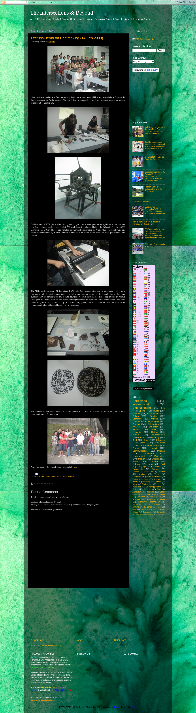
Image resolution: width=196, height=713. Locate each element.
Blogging (150, 492)
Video (156, 474)
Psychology (159, 456)
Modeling (146, 482)
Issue (159, 484)
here (75, 467)
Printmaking (62, 476)
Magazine (136, 504)
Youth (163, 464)
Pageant (161, 451)
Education (137, 432)
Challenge (150, 499)
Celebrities (160, 442)
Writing (154, 418)
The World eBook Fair (141, 202)
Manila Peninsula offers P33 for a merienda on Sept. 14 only (146, 223)
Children (155, 459)
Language (142, 467)
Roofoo (117, 707)
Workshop (72, 476)
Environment (138, 456)
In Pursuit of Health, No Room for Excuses (154, 158)
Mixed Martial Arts (153, 477)
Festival (153, 416)
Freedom (161, 472)
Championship (142, 494)
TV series (148, 507)
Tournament (147, 512)
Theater (136, 421)
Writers (135, 434)
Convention (161, 512)
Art (38, 476)
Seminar (141, 474)
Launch (150, 464)
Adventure (148, 472)
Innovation (139, 514)
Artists (42, 476)
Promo (135, 448)
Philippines (51, 476)
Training (154, 509)
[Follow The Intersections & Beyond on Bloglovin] (145, 71)
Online (162, 492)
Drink (134, 484)
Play (159, 489)
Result (154, 448)
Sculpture (136, 499)
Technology (153, 421)
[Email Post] (36, 474)
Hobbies (136, 464)
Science (135, 472)
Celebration (153, 424)
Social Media (155, 497)
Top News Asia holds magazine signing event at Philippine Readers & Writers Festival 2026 (155, 145)
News (134, 509)
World (142, 442)
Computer (141, 497)
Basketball (136, 487)
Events (141, 437)
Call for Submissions (149, 445)
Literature (137, 418)
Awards (136, 426)
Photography (137, 469)
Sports (142, 411)
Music (156, 411)
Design (141, 459)
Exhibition (153, 426)
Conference (147, 484)
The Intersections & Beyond (61, 13)
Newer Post (37, 640)
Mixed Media (149, 514)
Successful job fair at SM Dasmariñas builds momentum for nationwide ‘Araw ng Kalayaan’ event (155, 176)
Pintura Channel (61, 690)
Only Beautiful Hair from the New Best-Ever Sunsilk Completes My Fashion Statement (155, 130)
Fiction (135, 489)
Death (162, 499)
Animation (136, 492)
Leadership (137, 477)
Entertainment (141, 407)
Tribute (143, 509)
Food (146, 440)
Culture (135, 416)
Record (157, 479)
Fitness (135, 429)
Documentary (154, 504)
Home (78, 640)
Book (134, 440)
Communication (140, 451)
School (155, 461)
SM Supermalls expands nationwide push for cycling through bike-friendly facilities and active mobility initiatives (155, 233)
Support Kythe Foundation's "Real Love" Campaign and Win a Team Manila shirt (155, 210)
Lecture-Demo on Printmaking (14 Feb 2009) (67, 38)
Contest (158, 482)
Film (163, 408)
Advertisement (158, 434)
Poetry (135, 482)
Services (147, 489)
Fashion (136, 461)
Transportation (159, 494)
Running (155, 437)
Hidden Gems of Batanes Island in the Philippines (153, 189)
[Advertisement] (78, 613)
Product (136, 424)
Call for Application (153, 487)
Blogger (135, 707)
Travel (135, 479)
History (154, 432)
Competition (153, 413)
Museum (158, 514)
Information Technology (149, 502)
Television (160, 440)
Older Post (120, 640)
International (140, 404)
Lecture (157, 467)
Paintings (155, 469)
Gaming (135, 507)
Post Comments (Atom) (51, 645)
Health (154, 429)
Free (146, 479)
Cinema (136, 413)
